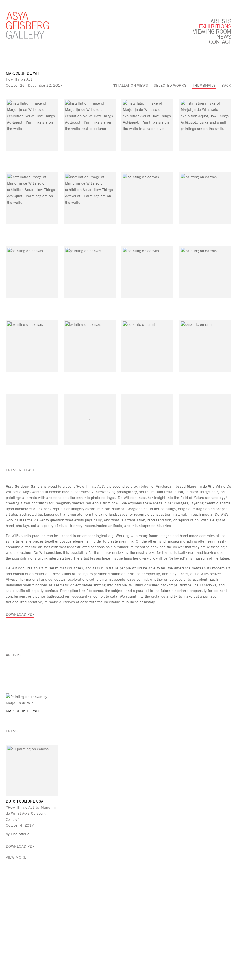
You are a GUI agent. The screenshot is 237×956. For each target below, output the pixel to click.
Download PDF (20, 614)
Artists (220, 20)
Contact (220, 41)
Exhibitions (215, 26)
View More (16, 857)
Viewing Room (212, 31)
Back (226, 85)
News (223, 36)
